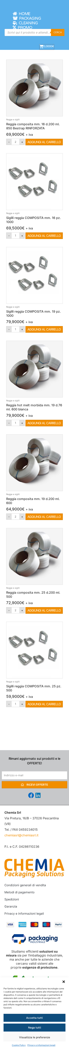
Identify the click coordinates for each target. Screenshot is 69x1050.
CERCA (58, 32)
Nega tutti (34, 1027)
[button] (63, 981)
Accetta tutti (34, 1017)
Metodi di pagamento (19, 892)
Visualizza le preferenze (34, 1037)
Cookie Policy (19, 1045)
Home (23, 14)
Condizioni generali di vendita (25, 885)
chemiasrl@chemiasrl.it (21, 835)
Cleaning (27, 23)
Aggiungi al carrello (44, 142)
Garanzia (10, 906)
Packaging (29, 18)
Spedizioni (11, 899)
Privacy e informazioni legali (41, 1045)
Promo (24, 27)
